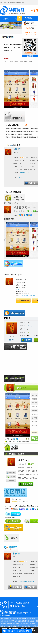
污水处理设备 (14, 618)
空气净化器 (34, 626)
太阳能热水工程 (17, 623)
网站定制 (9, 626)
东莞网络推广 (16, 626)
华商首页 (6, 19)
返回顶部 (30, 56)
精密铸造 (6, 618)
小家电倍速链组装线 (6, 623)
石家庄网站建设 (25, 626)
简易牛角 (32, 623)
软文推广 (3, 626)
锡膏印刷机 (26, 623)
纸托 (2, 618)
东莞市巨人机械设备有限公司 (9, 621)
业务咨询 (30, 23)
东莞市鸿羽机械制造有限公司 (27, 618)
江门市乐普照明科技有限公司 (26, 621)
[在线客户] (19, 18)
